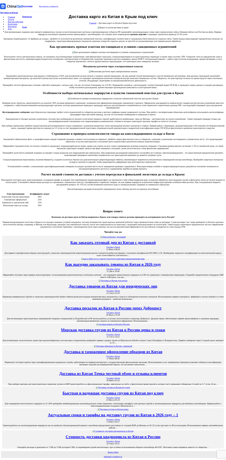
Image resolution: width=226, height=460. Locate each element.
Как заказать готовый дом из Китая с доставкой (113, 242)
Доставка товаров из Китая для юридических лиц (113, 286)
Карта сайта (113, 452)
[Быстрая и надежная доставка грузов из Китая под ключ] (113, 387)
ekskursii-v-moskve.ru (113, 457)
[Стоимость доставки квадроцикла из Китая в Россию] (113, 431)
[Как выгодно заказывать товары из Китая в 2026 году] (113, 259)
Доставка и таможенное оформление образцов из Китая (113, 351)
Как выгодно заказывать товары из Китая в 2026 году (113, 264)
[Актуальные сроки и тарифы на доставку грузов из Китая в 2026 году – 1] (113, 409)
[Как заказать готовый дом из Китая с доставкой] (113, 237)
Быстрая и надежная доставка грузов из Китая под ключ (113, 393)
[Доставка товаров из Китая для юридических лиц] (113, 281)
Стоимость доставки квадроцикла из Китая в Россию (113, 436)
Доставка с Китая (113, 247)
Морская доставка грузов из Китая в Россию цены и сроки (113, 330)
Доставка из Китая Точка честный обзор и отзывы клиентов (113, 373)
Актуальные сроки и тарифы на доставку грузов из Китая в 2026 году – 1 (113, 415)
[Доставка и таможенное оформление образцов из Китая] (113, 346)
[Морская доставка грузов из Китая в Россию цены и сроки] (113, 324)
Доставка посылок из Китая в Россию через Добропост (113, 308)
